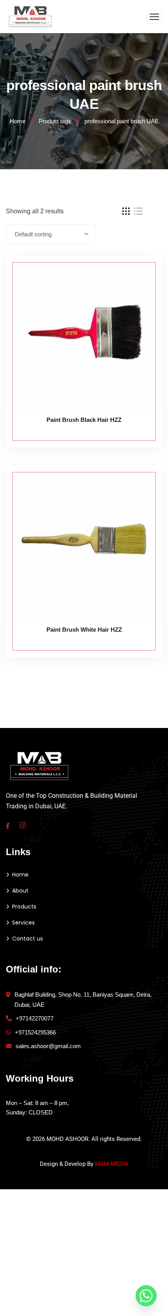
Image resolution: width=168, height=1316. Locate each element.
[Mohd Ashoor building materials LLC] (30, 16)
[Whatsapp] (146, 1295)
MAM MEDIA (112, 1163)
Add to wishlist (141, 291)
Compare (141, 273)
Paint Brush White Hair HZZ (84, 629)
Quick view (141, 309)
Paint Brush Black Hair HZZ (84, 419)
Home (17, 121)
